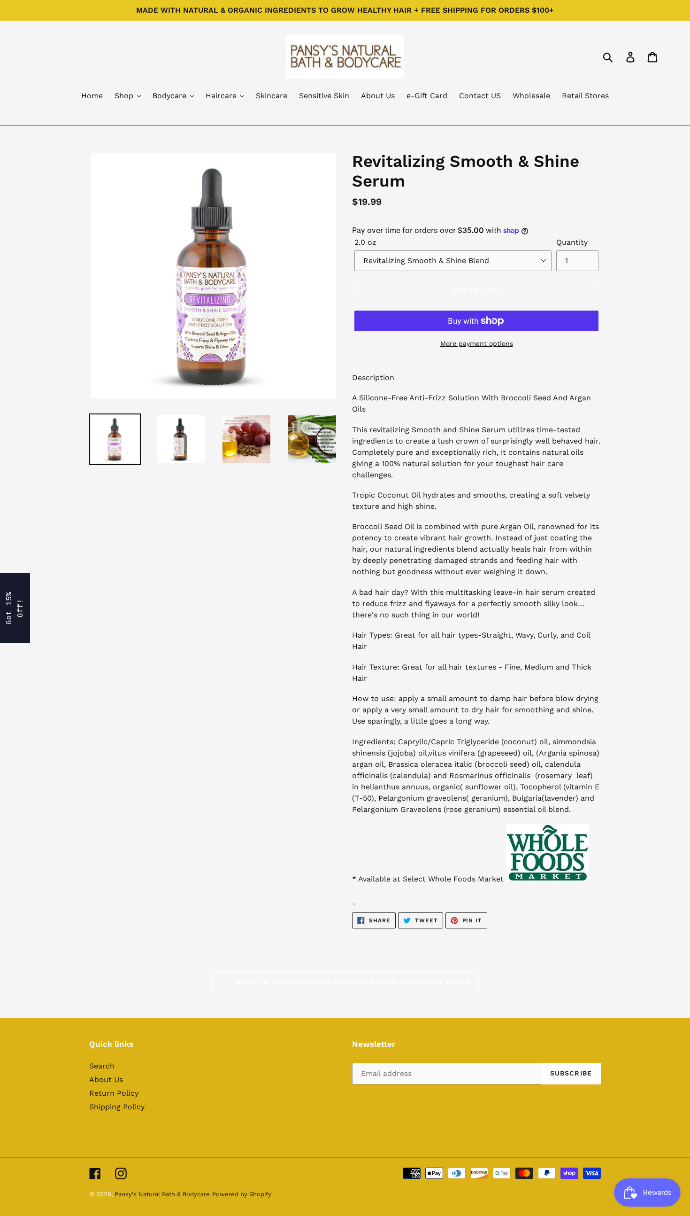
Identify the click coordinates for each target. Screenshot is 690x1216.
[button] (15, 608)
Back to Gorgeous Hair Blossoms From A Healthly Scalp (352, 982)
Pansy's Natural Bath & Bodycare (162, 1194)
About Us (106, 1079)
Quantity (572, 242)
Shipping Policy (117, 1106)
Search (102, 1065)
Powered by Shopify (241, 1194)
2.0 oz (365, 242)
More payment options (476, 343)
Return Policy (113, 1093)
